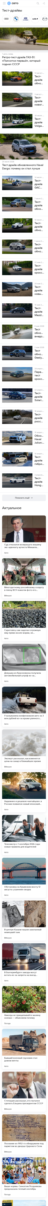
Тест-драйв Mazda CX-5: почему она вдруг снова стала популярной (39, 312)
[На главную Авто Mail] (14, 3)
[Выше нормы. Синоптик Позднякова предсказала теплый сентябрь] (24, 1177)
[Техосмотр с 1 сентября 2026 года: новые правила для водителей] (24, 835)
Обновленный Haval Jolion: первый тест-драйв (39, 439)
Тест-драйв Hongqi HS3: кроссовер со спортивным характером (39, 482)
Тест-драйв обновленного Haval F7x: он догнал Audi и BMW (39, 227)
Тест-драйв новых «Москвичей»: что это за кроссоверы (39, 291)
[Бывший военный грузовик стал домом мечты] (24, 1049)
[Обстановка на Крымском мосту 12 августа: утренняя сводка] (24, 878)
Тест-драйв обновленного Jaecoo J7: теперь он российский (39, 206)
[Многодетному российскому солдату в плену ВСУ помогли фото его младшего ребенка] (24, 578)
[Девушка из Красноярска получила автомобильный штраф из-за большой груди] (24, 664)
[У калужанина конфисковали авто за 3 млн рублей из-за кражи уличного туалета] (24, 707)
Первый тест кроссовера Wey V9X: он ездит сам (39, 376)
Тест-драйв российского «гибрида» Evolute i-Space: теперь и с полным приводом (39, 418)
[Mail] (9, 3)
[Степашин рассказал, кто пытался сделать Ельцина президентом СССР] (24, 1092)
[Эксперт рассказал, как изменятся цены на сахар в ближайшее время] (24, 749)
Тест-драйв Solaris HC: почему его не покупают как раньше (39, 397)
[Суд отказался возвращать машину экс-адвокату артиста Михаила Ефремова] (24, 536)
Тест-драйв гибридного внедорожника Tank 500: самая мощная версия (39, 461)
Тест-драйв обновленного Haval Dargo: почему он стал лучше (22, 167)
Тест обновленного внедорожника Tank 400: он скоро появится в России (39, 333)
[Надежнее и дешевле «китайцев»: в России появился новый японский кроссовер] (24, 792)
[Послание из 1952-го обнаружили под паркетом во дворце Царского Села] (24, 1134)
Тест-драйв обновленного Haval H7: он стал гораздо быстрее (39, 248)
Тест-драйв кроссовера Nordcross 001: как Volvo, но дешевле (39, 269)
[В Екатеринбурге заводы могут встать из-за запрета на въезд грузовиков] (24, 963)
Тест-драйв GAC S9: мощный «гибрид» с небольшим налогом (39, 184)
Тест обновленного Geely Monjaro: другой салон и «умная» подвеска (39, 354)
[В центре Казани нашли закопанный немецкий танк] (24, 921)
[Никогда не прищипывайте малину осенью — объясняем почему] (24, 1006)
